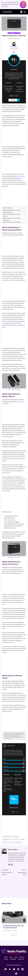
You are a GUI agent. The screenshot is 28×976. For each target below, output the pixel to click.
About (6, 957)
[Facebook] (5, 969)
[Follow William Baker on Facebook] (9, 864)
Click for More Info (23, 4)
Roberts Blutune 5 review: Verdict (12, 222)
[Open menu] (24, 11)
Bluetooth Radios (7, 836)
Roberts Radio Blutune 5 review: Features (12, 215)
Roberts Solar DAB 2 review (7, 872)
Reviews (10, 33)
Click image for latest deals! (14, 389)
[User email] (14, 52)
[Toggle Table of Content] (23, 208)
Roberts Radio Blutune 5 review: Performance (12, 219)
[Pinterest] (12, 973)
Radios (23, 839)
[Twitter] (10, 969)
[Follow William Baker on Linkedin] (12, 864)
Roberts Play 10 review (22, 872)
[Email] (16, 973)
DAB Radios (16, 836)
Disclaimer (13, 959)
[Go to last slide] (4, 920)
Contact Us (21, 959)
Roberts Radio (18, 842)
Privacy (22, 957)
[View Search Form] (21, 12)
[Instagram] (14, 969)
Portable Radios (15, 839)
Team (11, 957)
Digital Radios (6, 839)
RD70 (19, 260)
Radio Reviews (16, 33)
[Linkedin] (18, 969)
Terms (16, 957)
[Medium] (22, 969)
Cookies (6, 959)
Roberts (11, 842)
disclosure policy (8, 738)
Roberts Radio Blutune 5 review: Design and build (12, 211)
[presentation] (14, 915)
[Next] (24, 920)
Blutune (19, 178)
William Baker (13, 850)
